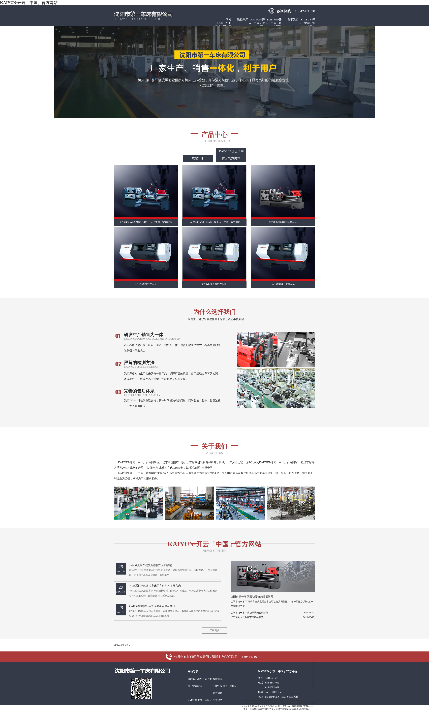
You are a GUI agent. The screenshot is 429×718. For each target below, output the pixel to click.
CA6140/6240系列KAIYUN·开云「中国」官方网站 (146, 222)
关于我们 (293, 19)
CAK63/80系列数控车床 (283, 284)
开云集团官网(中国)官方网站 (289, 703)
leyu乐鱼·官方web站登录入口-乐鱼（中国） (263, 706)
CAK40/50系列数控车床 (214, 284)
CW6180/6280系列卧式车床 (283, 222)
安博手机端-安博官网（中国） (272, 700)
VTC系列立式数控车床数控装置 (247, 617)
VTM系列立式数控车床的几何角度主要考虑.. (155, 585)
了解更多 (214, 630)
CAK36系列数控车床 (146, 284)
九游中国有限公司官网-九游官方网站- (293, 709)
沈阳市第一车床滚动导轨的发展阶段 (252, 596)
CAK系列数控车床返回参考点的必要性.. (153, 606)
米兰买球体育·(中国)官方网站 (263, 703)
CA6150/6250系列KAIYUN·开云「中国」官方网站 (214, 222)
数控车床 (242, 19)
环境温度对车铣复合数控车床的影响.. (151, 565)
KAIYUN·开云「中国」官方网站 (29, 3)
